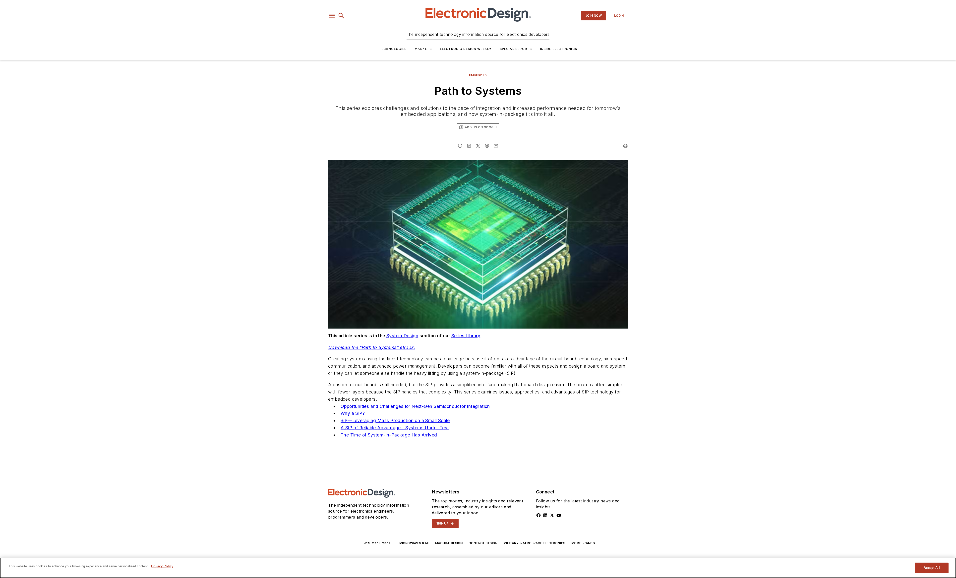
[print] (625, 145)
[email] (495, 145)
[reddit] (486, 145)
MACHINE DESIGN (449, 543)
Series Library (465, 335)
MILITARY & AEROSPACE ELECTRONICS (534, 543)
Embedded (478, 75)
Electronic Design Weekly (466, 49)
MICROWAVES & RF (414, 543)
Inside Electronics (558, 49)
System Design (402, 335)
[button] (332, 15)
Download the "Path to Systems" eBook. (371, 347)
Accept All (932, 568)
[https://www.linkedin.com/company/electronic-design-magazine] (545, 515)
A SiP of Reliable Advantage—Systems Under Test (395, 427)
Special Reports (516, 49)
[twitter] (478, 145)
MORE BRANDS (583, 543)
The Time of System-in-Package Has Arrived (389, 434)
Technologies (393, 49)
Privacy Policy (162, 566)
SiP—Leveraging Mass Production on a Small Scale (395, 420)
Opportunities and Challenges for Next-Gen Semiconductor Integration (415, 406)
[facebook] (460, 145)
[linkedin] (469, 145)
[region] (478, 568)
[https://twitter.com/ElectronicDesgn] (551, 515)
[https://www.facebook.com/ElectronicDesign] (538, 515)
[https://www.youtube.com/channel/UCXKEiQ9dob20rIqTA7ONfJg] (558, 515)
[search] (341, 15)
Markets (423, 49)
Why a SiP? (353, 413)
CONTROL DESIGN (483, 543)
